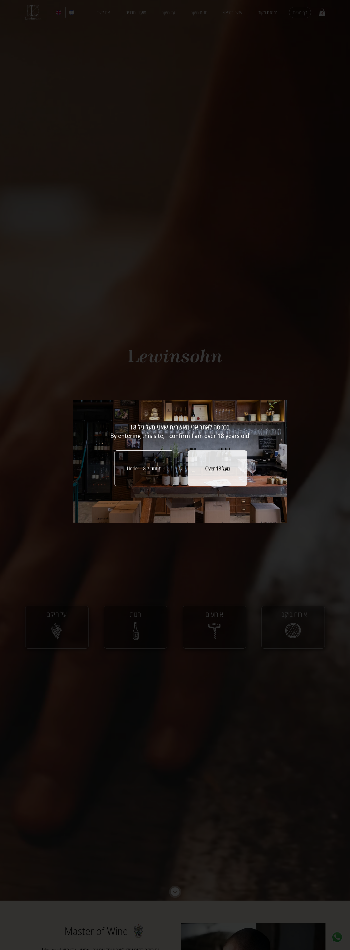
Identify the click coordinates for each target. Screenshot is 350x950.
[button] (217, 468)
